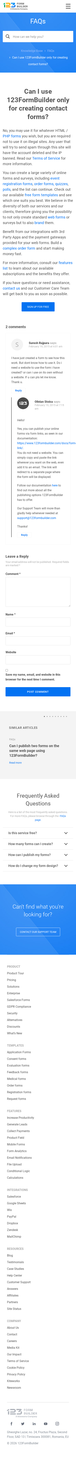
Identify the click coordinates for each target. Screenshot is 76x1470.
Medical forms (16, 1079)
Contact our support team (38, 931)
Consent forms (16, 1059)
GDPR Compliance (19, 1006)
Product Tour (15, 973)
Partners (12, 1302)
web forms (56, 217)
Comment (13, 574)
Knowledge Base (32, 51)
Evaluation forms (18, 1065)
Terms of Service (46, 158)
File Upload (14, 1164)
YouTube (45, 1423)
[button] (45, 716)
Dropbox (12, 1223)
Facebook (11, 1423)
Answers (12, 1289)
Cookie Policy (16, 1367)
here (55, 485)
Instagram (57, 1423)
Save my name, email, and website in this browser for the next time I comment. (33, 677)
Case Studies (15, 1269)
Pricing (11, 980)
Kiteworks (13, 1381)
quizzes (61, 184)
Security (12, 1013)
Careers (12, 1341)
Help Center (14, 1275)
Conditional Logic (18, 1171)
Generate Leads (17, 1124)
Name (10, 614)
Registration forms (19, 1092)
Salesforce (14, 1196)
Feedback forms (17, 1072)
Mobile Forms (16, 1144)
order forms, (44, 184)
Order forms (15, 1085)
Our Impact (14, 1354)
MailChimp (14, 1236)
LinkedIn (34, 1423)
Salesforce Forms (18, 1000)
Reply (18, 390)
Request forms (16, 1099)
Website (11, 652)
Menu (68, 6)
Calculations (15, 1177)
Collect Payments (18, 1131)
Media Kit (13, 1347)
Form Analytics (17, 1151)
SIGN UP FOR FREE (38, 306)
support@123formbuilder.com (36, 518)
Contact (12, 1334)
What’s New (14, 1033)
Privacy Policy (16, 1374)
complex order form (19, 248)
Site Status (14, 1309)
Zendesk (12, 1230)
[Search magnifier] (6, 36)
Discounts (13, 1026)
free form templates (41, 195)
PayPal (11, 1216)
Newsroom (14, 1387)
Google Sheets (16, 1203)
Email (10, 633)
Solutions (13, 986)
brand (39, 223)
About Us (13, 1327)
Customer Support (19, 1282)
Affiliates (12, 1295)
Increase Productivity (20, 1117)
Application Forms (19, 1052)
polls (7, 189)
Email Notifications (19, 1157)
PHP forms (12, 136)
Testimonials (15, 1262)
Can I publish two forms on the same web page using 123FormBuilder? (34, 751)
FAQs (38, 21)
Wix (9, 1210)
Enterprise (13, 993)
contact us (11, 288)
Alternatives (14, 1020)
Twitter (22, 1423)
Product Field (15, 1137)
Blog (10, 1255)
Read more (15, 762)
